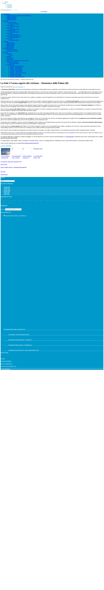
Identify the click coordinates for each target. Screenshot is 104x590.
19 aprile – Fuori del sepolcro (17, 76)
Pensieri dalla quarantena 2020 (14, 36)
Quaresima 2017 (11, 64)
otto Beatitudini (70, 136)
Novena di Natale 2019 (12, 61)
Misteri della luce (11, 44)
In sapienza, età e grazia (12, 51)
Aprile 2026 (6, 192)
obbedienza (10, 202)
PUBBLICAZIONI (8, 48)
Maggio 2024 (10, 59)
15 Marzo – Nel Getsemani (16, 70)
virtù (57, 200)
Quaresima (16, 161)
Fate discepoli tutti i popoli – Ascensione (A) (14, 329)
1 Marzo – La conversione (16, 67)
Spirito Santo (4, 202)
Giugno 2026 (7, 189)
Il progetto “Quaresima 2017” (17, 66)
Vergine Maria (67, 200)
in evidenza (97, 200)
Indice (11, 55)
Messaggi (9, 53)
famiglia (35, 200)
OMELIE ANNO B (11, 18)
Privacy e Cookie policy (6, 363)
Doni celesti (9, 33)
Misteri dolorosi (10, 45)
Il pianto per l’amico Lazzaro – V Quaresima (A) (20, 345)
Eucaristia (84, 200)
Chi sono (3, 358)
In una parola (10, 27)
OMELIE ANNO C (11, 19)
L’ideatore (9, 7)
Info (5, 3)
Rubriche (6, 21)
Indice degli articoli (14, 23)
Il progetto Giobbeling (6, 361)
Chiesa (9, 161)
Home (6, 1)
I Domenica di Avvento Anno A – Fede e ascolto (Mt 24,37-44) (24, 350)
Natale (61, 200)
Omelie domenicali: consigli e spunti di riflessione (19, 15)
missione (52, 200)
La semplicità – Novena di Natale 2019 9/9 (19, 334)
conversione (41, 200)
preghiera (19, 200)
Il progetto (9, 4)
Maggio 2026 (7, 191)
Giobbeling (7, 369)
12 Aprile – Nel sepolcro (16, 75)
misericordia (4, 200)
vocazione (14, 200)
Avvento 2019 (91, 200)
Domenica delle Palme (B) (31, 143)
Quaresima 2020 (73, 200)
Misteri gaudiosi (10, 42)
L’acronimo (9, 6)
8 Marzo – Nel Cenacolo (16, 68)
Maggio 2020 (10, 57)
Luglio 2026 (7, 188)
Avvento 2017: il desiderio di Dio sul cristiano (18, 60)
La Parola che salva (11, 22)
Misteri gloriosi (10, 46)
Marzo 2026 (7, 194)
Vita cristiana (10, 38)
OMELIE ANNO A (11, 16)
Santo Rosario (26, 200)
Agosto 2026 (7, 187)
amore (80, 200)
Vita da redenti (10, 25)
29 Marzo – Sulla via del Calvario (18, 72)
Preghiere (9, 56)
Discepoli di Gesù (11, 30)
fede (12, 161)
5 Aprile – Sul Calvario (15, 74)
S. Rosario (6, 41)
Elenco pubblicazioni (12, 49)
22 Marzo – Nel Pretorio (15, 71)
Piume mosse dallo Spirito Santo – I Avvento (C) (20, 339)
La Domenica (7, 14)
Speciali (5, 52)
